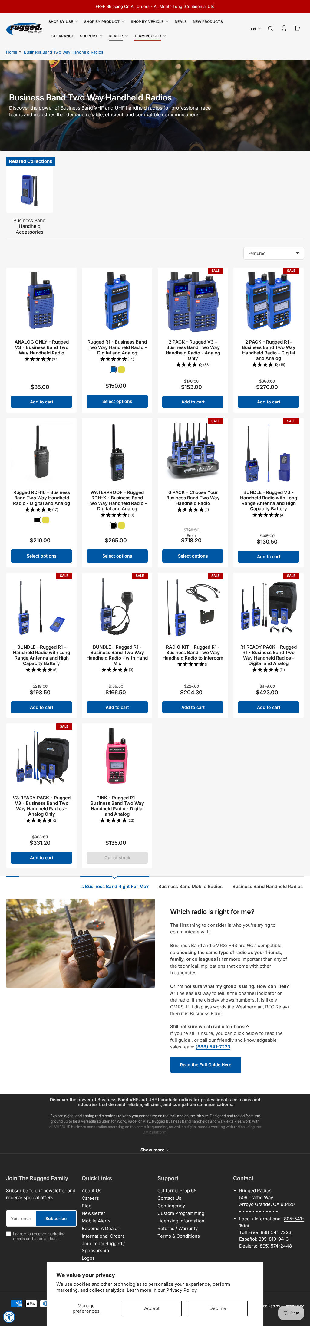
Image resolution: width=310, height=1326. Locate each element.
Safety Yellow (121, 369)
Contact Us (169, 1198)
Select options (117, 401)
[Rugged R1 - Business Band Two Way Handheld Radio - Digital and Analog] (117, 302)
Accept (152, 1308)
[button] (41, 359)
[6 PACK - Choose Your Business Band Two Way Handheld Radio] (192, 453)
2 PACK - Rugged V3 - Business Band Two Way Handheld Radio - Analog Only (193, 350)
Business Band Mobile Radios (190, 886)
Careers (90, 1198)
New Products (208, 21)
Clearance (62, 36)
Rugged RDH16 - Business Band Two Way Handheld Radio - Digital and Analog (41, 497)
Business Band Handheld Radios (267, 886)
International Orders (103, 1236)
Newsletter (93, 1213)
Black (37, 520)
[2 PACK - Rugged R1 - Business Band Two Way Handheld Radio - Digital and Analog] (268, 302)
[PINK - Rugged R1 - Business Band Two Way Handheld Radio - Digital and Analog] (117, 758)
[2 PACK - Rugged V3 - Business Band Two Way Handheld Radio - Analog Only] (192, 302)
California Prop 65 (176, 1190)
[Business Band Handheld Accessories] (29, 189)
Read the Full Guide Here (205, 1064)
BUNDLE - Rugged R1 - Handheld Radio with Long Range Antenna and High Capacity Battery (41, 655)
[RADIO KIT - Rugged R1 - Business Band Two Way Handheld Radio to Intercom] (192, 607)
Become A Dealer (100, 1228)
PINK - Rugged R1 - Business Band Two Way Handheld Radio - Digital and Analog (117, 806)
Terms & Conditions (178, 1236)
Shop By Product (102, 21)
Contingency (171, 1206)
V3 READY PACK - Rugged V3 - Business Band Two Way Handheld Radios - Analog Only (42, 806)
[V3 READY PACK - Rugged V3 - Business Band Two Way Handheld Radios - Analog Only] (41, 758)
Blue (113, 369)
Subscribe (56, 1218)
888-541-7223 (276, 1232)
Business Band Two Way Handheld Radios (63, 52)
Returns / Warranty (177, 1228)
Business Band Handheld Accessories (29, 226)
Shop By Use (60, 21)
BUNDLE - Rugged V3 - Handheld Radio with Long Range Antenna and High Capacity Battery (268, 500)
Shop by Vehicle (147, 21)
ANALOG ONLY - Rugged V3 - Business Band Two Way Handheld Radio (42, 347)
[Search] (270, 28)
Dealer (116, 36)
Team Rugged (147, 36)
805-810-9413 (274, 1239)
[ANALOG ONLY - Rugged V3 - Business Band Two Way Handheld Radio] (41, 302)
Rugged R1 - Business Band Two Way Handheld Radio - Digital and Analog (117, 347)
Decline (217, 1308)
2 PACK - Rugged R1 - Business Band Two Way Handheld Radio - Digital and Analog (268, 350)
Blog (86, 1206)
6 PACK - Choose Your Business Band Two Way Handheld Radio (193, 497)
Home (11, 52)
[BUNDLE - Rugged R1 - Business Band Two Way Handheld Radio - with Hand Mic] (117, 607)
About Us (91, 1190)
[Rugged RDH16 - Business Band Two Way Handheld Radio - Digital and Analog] (41, 453)
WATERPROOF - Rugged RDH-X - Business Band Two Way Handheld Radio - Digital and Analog (117, 500)
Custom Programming (180, 1213)
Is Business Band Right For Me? (114, 886)
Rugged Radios (267, 1306)
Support (88, 36)
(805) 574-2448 (275, 1246)
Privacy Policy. (182, 1290)
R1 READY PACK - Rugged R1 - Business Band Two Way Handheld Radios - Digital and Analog (268, 655)
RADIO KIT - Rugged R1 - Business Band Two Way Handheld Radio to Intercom (193, 652)
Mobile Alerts (96, 1221)
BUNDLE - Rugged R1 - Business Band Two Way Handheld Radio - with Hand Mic (117, 655)
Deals (181, 21)
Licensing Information (180, 1221)
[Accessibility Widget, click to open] (9, 1317)
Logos (88, 1258)
